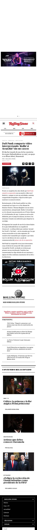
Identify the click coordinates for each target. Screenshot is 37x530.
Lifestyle (6, 512)
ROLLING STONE (8, 158)
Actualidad (7, 509)
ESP (23, 128)
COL (5, 128)
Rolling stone (10, 499)
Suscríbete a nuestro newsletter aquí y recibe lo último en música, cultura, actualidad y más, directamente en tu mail (18, 313)
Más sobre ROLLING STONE (14, 302)
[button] (3, 59)
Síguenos (8, 520)
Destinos (6, 516)
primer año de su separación (23, 240)
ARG (14, 128)
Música (6, 503)
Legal (6, 524)
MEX (32, 128)
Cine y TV (7, 506)
